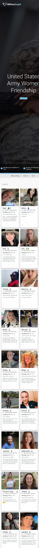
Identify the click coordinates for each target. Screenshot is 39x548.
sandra (24, 532)
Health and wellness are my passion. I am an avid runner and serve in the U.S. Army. (10, 380)
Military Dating (15, 176)
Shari (23, 370)
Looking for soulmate (8, 376)
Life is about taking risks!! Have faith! (10, 214)
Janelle (6, 451)
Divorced (23, 216)
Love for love (24, 416)
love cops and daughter (9, 297)
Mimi (23, 208)
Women (25, 176)
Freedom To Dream (8, 497)
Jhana (24, 491)
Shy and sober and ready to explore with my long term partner (10, 542)
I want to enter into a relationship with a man (29, 335)
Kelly (5, 329)
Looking (23, 255)
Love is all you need (26, 295)
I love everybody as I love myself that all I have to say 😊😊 (10, 501)
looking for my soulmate (27, 538)
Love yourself (6, 335)
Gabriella (25, 451)
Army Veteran (6, 416)
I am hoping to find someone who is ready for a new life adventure (28, 501)
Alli (23, 248)
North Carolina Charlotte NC (10, 295)
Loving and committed (27, 497)
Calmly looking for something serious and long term (10, 538)
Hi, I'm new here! (7, 255)
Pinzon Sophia (9, 491)
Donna (5, 410)
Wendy (24, 329)
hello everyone (25, 457)
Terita (5, 289)
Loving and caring (26, 297)
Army (33, 176)
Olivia (24, 410)
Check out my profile (8, 457)
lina (4, 248)
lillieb (5, 532)
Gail (4, 208)
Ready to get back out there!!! (29, 376)
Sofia (5, 370)
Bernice (24, 289)
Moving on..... (24, 214)
